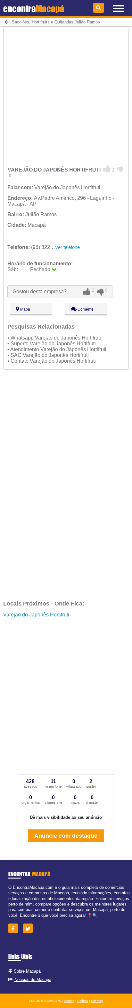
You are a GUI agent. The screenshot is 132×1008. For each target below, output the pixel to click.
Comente (85, 309)
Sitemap (97, 1001)
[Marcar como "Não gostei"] (120, 168)
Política (82, 1001)
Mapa (24, 309)
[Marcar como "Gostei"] (107, 169)
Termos (69, 1001)
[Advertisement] (66, 95)
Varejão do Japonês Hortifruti (36, 614)
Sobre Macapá (27, 971)
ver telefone (67, 247)
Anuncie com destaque (65, 836)
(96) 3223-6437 (36, 247)
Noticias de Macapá (32, 979)
